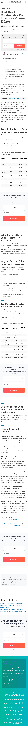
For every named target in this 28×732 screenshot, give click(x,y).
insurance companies (10, 310)
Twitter (12, 680)
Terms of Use (23, 49)
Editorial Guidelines (6, 576)
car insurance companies (12, 315)
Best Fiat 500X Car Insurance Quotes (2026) (11, 609)
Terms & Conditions (14, 696)
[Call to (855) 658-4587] (25, 2)
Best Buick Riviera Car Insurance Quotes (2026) (17, 518)
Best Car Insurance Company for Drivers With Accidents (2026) (12, 606)
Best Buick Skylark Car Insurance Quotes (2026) (12, 524)
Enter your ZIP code (15, 117)
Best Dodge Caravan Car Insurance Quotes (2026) (13, 611)
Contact (8, 685)
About (4, 685)
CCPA (20, 696)
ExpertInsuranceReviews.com (11, 694)
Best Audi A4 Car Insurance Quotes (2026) (11, 603)
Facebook (10, 680)
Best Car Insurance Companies (9, 6)
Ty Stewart (15, 53)
